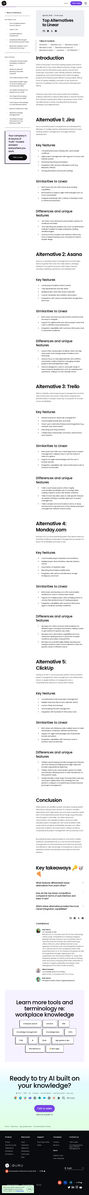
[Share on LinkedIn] (47, 31)
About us (56, 1145)
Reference (14, 1126)
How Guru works (10, 1145)
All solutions (9, 1154)
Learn (23, 1142)
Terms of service (12, 1185)
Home (7, 1126)
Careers (56, 1142)
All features (9, 1151)
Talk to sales (76, 3)
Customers (25, 1145)
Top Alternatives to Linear (42, 1126)
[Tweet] (51, 31)
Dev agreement (27, 1185)
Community (25, 1154)
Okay (29, 1189)
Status (39, 1145)
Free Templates (58, 1158)
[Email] (43, 31)
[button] (85, 3)
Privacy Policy (20, 1191)
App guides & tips (26, 1126)
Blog (22, 1157)
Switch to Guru (58, 1155)
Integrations (9, 1148)
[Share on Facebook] (55, 31)
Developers (25, 1151)
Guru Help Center (43, 1142)
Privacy (39, 1185)
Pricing (7, 1142)
